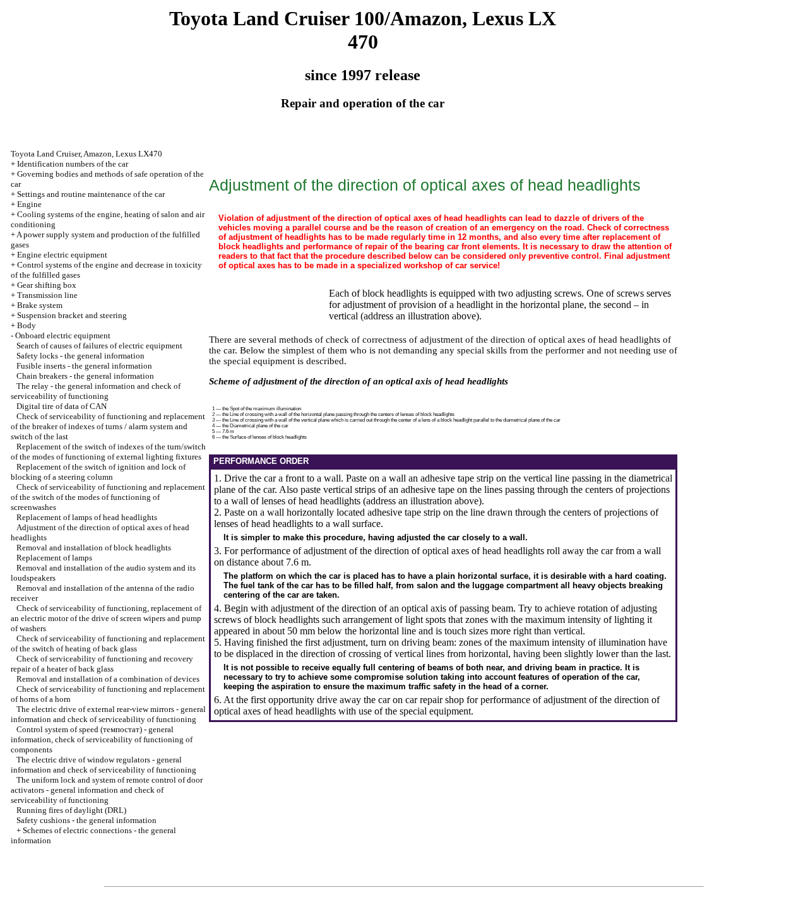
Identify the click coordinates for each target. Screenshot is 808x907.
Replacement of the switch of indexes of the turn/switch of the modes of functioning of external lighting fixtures (108, 451)
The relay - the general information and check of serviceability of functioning (96, 391)
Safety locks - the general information (80, 355)
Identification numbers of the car (72, 164)
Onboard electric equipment (62, 335)
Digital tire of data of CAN (61, 406)
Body (26, 325)
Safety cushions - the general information (86, 820)
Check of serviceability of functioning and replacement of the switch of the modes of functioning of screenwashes (108, 497)
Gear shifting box (46, 285)
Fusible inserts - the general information (84, 366)
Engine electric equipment (62, 254)
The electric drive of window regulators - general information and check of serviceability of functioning (103, 764)
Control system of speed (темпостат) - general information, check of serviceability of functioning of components (102, 739)
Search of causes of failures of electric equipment (99, 345)
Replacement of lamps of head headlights (86, 517)
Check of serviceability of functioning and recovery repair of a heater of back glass (102, 663)
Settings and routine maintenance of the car (91, 194)
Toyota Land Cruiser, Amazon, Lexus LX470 (86, 153)
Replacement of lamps (54, 557)
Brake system (39, 305)
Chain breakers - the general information (85, 376)
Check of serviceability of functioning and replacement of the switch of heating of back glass (108, 643)
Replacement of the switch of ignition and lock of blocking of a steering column (98, 472)
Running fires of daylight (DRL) (71, 810)
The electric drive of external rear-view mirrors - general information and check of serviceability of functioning (108, 714)
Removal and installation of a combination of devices (107, 679)
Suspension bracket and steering (72, 315)
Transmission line (47, 295)
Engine (29, 204)
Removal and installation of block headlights (93, 547)
